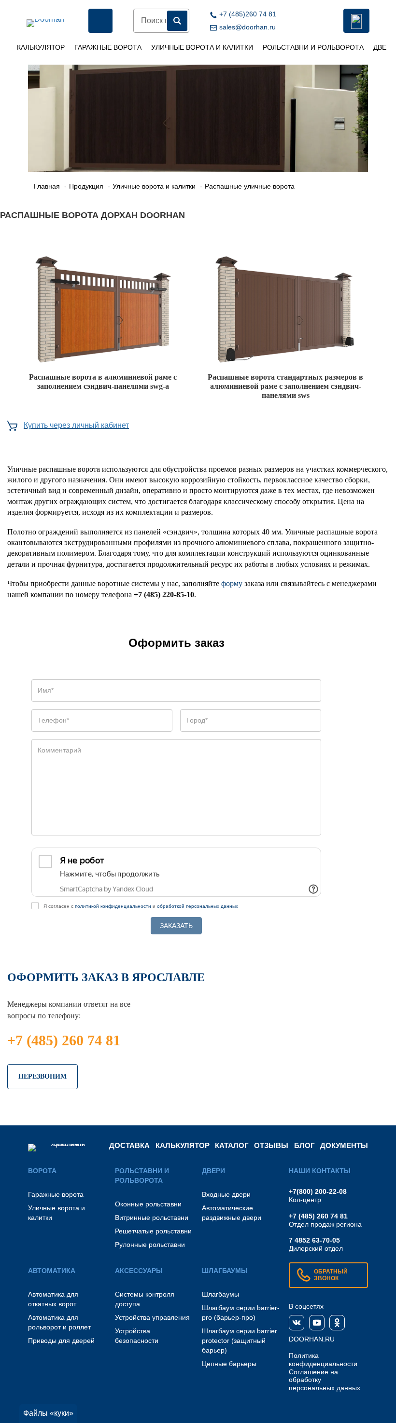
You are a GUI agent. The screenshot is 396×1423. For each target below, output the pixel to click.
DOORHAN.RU (312, 1339)
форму (231, 583)
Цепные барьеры (229, 1364)
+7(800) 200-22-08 (318, 1191)
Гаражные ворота (107, 47)
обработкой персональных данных (197, 906)
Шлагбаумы (220, 1294)
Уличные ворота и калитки (202, 47)
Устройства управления (152, 1317)
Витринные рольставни (151, 1217)
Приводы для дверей (61, 1340)
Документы (344, 1145)
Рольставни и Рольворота (313, 47)
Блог (304, 1145)
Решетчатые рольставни (153, 1231)
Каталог (232, 1145)
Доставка (129, 1145)
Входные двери (226, 1194)
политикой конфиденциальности (113, 906)
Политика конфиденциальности (323, 1360)
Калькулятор (41, 47)
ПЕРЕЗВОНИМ (42, 1076)
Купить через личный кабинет (76, 425)
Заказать (176, 926)
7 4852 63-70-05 (314, 1240)
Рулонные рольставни (150, 1244)
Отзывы (271, 1145)
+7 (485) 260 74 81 (63, 1040)
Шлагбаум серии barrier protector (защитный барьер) (239, 1340)
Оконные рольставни (148, 1204)
